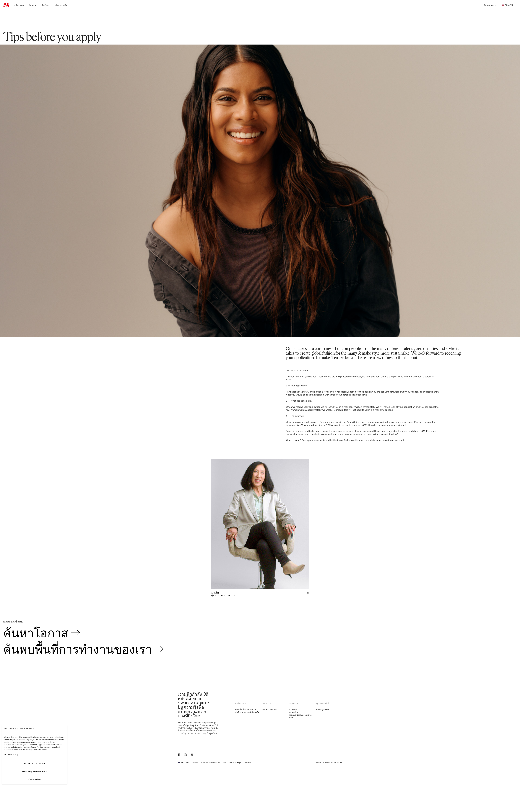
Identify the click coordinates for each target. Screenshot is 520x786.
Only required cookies (34, 771)
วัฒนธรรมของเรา (269, 709)
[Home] (6, 5)
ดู (308, 592)
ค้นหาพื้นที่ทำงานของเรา (245, 709)
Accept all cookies (34, 763)
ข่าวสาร (195, 763)
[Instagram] (185, 754)
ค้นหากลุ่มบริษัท (322, 709)
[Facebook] (179, 754)
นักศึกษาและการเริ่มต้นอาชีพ (247, 712)
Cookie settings (34, 779)
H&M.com (247, 763)
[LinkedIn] (192, 754)
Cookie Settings (235, 763)
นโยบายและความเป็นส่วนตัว (210, 763)
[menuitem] (19, 4)
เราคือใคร (293, 709)
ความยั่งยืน (293, 712)
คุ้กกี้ (224, 763)
